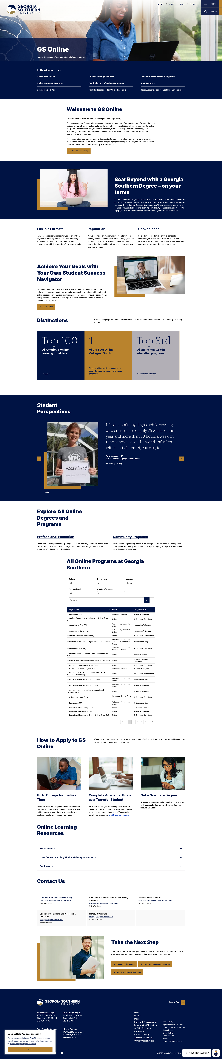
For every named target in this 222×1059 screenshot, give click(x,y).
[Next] (181, 459)
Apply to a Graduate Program (129, 972)
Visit (171, 4)
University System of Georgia (174, 1027)
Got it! (30, 1049)
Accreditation (168, 1030)
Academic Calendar (143, 1038)
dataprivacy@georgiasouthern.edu (23, 1044)
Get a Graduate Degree (159, 795)
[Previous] (39, 459)
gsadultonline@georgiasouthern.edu (55, 900)
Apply (161, 4)
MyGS (193, 4)
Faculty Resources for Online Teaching (107, 90)
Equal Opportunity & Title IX (173, 1025)
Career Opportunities (144, 1041)
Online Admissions (46, 76)
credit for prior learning (119, 815)
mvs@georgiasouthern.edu (101, 917)
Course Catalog (141, 1034)
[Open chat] (216, 1053)
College (72, 579)
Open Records (168, 1036)
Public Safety (168, 1022)
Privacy (165, 1038)
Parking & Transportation (145, 1022)
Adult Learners (148, 83)
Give (182, 4)
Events (137, 1016)
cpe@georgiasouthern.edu (51, 919)
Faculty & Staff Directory (145, 1025)
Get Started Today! (80, 151)
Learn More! (48, 307)
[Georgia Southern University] (23, 9)
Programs (59, 57)
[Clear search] (147, 600)
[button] (82, 583)
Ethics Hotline (168, 1033)
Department (102, 579)
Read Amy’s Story (114, 463)
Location (129, 579)
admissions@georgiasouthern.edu (104, 903)
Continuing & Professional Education (106, 83)
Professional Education (55, 537)
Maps (136, 1019)
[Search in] (152, 600)
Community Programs (130, 537)
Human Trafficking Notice (172, 1041)
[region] (30, 1042)
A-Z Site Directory (142, 1028)
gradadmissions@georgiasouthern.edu (155, 900)
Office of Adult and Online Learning (56, 897)
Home (39, 57)
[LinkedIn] (56, 1053)
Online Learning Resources (101, 76)
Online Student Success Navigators (158, 76)
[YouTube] (62, 1053)
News (136, 1012)
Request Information (125, 964)
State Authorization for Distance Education (161, 90)
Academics (48, 57)
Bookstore (139, 1031)
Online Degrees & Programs (50, 83)
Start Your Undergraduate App (157, 964)
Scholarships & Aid (46, 90)
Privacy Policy (34, 1041)
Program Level (75, 589)
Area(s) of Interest (105, 589)
